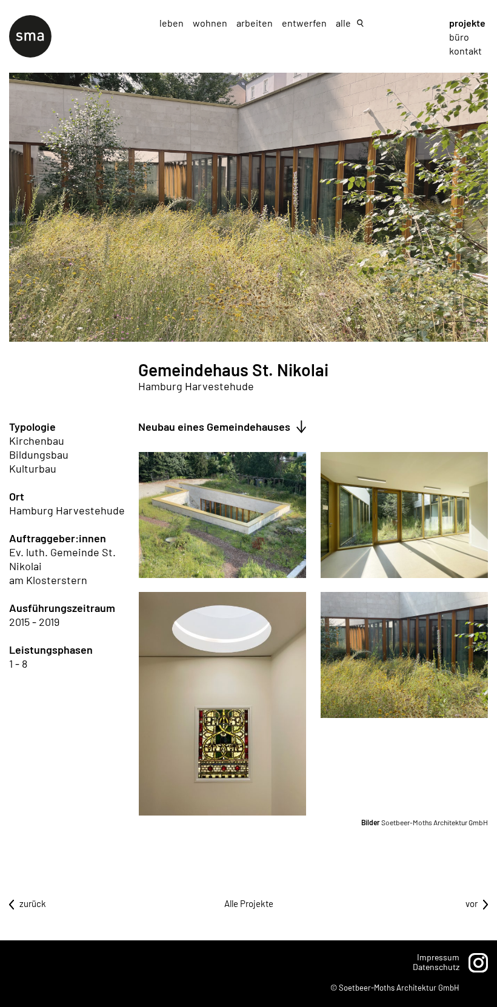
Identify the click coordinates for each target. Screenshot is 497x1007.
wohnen (211, 22)
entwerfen (305, 22)
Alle (343, 22)
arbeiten (255, 22)
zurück (32, 903)
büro (459, 36)
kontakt (465, 50)
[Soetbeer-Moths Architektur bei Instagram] (478, 962)
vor (471, 903)
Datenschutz (436, 967)
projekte (467, 22)
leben (172, 22)
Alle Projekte (248, 903)
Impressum (438, 957)
